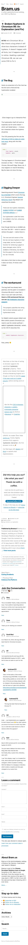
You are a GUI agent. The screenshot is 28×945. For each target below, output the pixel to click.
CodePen (17, 414)
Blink (4, 451)
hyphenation (15, 522)
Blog (2, 4)
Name (3, 806)
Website (3, 821)
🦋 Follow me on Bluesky (11, 902)
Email (3, 814)
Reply (2, 615)
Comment (4, 789)
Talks (7, 4)
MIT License (15, 565)
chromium (7, 522)
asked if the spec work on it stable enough (14, 378)
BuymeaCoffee (14, 501)
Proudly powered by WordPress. (13, 941)
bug (4, 522)
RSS (16, 4)
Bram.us (10, 9)
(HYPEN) (8, 210)
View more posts (10, 550)
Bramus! (5, 518)
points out (6, 438)
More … (3, 885)
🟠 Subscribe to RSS (9, 900)
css (11, 522)
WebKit (18, 449)
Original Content (6, 520)
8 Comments (18, 33)
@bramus (8, 414)
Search (22, 4)
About (11, 4)
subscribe (7, 831)
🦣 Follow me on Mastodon (11, 904)
